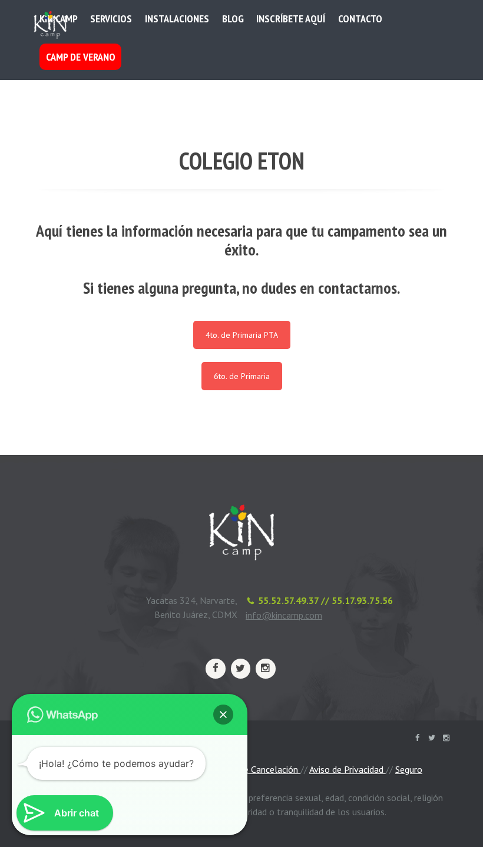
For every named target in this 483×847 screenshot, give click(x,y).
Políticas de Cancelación (250, 769)
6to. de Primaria (242, 376)
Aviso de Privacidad (347, 769)
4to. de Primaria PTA (242, 335)
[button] (223, 715)
